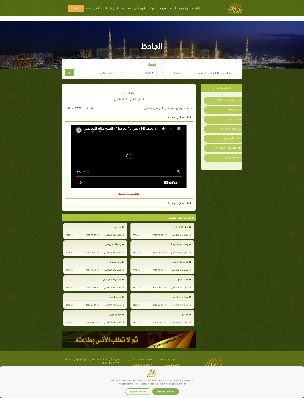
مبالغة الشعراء (181, 227)
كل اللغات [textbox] (149, 72)
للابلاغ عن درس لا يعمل (128, 193)
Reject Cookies (138, 391)
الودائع (185, 314)
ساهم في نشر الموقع (168, 359)
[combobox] (172, 72)
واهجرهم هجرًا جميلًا (179, 244)
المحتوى (212, 73)
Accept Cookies (165, 391)
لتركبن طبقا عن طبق (112, 279)
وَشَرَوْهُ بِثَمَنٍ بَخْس (113, 244)
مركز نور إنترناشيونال (141, 364)
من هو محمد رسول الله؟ (229, 99)
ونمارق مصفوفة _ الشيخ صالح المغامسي (163, 108)
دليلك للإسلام (172, 364)
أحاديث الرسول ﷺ (232, 137)
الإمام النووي (115, 314)
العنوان (224, 73)
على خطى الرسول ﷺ (230, 128)
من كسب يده (115, 227)
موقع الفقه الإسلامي (139, 359)
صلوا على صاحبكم (180, 296)
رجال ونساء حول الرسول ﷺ (228, 147)
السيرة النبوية (234, 109)
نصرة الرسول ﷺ (233, 157)
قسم (200, 73)
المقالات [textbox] (177, 72)
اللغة (76, 8)
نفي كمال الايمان (180, 261)
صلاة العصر (183, 279)
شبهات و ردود (234, 118)
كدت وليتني (115, 296)
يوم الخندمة (115, 261)
